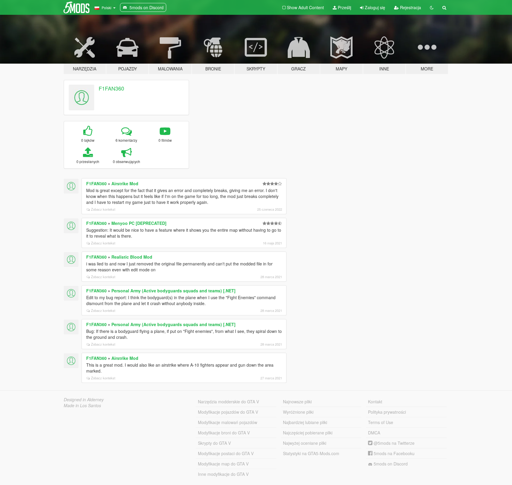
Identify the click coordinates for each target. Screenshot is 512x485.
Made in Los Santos (82, 405)
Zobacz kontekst (103, 209)
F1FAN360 (111, 88)
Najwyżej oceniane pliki (304, 443)
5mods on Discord (390, 464)
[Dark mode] (431, 7)
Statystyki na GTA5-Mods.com (311, 453)
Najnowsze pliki (297, 402)
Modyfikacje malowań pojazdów (227, 422)
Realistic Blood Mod (131, 257)
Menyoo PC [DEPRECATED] (139, 223)
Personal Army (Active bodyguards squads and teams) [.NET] (173, 291)
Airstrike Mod (124, 183)
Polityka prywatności (387, 412)
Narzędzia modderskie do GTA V (228, 402)
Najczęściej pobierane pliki (307, 433)
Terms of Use (380, 422)
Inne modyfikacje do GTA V (223, 474)
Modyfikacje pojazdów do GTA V (228, 412)
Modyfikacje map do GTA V (223, 464)
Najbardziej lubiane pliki (305, 422)
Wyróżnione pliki (298, 412)
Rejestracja (410, 7)
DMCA (374, 433)
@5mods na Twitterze (393, 443)
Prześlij (344, 7)
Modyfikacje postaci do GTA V (226, 453)
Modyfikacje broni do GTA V (224, 433)
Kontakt (375, 402)
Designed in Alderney (84, 399)
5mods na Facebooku (393, 453)
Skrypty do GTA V (214, 443)
